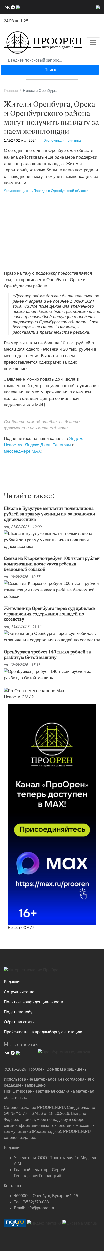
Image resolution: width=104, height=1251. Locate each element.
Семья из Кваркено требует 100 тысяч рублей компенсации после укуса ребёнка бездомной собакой (52, 563)
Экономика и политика (62, 140)
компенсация (17, 191)
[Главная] (43, 42)
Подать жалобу (18, 1012)
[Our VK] (7, 7)
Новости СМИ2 (19, 696)
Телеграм (62, 444)
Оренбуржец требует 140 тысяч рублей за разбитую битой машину (47, 654)
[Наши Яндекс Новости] (9, 461)
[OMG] (66, 1053)
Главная (11, 91)
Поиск (50, 70)
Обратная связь (19, 1022)
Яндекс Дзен (37, 444)
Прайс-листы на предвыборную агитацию (43, 1032)
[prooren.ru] (52, 972)
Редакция (13, 982)
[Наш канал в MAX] (17, 7)
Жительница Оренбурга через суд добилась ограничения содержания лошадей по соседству (49, 613)
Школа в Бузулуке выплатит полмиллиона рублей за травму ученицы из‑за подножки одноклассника (49, 513)
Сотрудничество (19, 992)
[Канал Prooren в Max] (52, 814)
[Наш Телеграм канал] (13, 461)
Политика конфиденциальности (33, 1002)
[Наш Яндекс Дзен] (6, 461)
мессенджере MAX (22, 451)
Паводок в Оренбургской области (60, 191)
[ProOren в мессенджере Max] (34, 690)
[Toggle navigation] (93, 42)
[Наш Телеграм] (12, 7)
